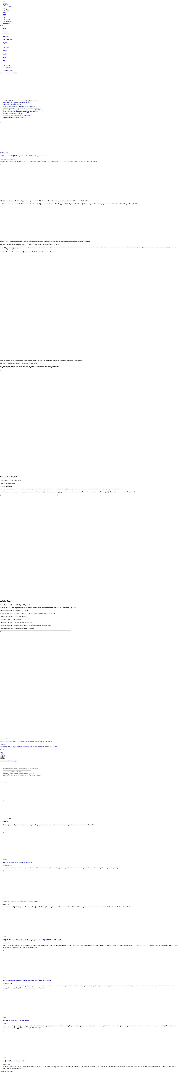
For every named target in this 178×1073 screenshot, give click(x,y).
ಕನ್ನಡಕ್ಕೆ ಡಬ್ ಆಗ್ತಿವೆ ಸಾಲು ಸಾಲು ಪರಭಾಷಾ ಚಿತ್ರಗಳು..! (14, 1061)
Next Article (3, 744)
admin (10, 159)
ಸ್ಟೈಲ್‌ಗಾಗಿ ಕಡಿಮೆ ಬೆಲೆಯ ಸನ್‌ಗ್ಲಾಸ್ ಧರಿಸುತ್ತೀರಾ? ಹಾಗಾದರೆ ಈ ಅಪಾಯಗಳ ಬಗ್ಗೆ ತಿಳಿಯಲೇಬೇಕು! (23, 110)
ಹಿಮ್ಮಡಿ (15, 761)
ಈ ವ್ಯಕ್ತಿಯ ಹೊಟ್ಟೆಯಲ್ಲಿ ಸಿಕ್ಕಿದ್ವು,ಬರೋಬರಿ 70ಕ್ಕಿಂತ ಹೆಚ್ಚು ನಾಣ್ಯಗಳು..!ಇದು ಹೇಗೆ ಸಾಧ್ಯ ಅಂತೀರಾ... (19, 741)
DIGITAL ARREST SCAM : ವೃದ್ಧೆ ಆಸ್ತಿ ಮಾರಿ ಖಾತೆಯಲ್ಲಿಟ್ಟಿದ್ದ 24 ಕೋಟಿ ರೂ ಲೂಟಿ (20, 111)
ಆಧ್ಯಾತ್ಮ (7, 10)
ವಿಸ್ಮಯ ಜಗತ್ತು (8, 21)
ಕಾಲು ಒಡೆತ (2, 761)
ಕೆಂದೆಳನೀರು (5, 821)
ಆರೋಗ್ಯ (4, 12)
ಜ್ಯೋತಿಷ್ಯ (5, 8)
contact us (5, 5)
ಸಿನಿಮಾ (4, 14)
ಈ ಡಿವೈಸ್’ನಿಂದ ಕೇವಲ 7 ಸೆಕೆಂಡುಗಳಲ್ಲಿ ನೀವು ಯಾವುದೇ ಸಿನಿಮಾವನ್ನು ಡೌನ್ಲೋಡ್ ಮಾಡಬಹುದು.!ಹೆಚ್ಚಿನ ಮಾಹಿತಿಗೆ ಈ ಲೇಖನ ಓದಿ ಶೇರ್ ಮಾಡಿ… (32, 939)
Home (4, 1)
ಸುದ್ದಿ (4, 17)
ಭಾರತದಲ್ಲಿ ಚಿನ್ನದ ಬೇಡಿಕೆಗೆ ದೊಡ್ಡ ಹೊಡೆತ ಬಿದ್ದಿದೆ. (13, 113)
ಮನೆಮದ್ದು (11, 761)
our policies (5, 4)
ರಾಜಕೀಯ (8, 19)
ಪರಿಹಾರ (7, 761)
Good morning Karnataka (5, 95)
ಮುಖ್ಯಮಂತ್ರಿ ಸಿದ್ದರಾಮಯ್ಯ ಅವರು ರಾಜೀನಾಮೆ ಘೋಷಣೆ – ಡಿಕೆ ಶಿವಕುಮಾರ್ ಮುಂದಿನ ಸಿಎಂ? (22, 108)
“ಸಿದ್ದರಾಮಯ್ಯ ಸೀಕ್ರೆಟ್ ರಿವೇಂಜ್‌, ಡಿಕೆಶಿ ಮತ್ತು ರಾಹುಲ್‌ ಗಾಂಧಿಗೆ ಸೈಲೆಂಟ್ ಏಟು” (19, 106)
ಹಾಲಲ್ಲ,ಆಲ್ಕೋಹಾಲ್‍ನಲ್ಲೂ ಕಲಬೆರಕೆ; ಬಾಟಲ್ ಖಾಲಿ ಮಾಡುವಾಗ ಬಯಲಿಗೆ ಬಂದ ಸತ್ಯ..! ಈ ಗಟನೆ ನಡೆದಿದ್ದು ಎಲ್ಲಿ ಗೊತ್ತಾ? (27, 980)
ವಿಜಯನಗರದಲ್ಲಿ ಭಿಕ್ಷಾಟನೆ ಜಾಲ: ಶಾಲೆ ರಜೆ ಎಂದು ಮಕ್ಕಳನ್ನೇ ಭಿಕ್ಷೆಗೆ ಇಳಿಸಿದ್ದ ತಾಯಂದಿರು (20, 100)
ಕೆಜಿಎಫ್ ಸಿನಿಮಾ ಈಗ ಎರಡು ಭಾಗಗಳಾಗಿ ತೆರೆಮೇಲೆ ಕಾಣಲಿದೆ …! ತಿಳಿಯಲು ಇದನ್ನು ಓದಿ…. (21, 901)
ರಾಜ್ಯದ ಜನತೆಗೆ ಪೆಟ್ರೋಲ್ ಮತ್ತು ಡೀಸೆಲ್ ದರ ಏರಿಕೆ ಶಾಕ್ (14, 117)
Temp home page (6, 23)
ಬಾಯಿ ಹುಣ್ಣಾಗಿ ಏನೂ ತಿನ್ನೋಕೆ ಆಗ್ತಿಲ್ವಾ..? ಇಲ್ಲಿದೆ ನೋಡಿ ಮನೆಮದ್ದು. (16, 1020)
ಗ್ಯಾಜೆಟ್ (4, 936)
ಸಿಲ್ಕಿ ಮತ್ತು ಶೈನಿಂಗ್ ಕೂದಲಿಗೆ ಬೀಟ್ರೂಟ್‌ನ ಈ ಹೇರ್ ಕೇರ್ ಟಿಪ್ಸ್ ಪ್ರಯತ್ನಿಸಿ (17, 115)
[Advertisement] (89, 84)
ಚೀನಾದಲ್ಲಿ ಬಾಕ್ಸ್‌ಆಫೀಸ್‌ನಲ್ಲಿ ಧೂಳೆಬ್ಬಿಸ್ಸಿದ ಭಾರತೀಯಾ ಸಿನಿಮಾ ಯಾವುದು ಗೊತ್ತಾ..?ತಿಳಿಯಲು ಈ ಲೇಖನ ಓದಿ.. (22, 746)
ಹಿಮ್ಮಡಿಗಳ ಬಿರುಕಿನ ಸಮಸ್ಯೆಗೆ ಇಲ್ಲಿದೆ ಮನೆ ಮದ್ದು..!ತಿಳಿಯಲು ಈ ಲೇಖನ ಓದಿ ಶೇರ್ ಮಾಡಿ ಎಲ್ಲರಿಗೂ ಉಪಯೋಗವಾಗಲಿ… (24, 155)
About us (5, 3)
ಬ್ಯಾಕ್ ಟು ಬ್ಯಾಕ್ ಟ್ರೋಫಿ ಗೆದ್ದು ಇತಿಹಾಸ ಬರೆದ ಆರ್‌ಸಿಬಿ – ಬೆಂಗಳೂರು (17, 102)
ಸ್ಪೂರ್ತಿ (4, 15)
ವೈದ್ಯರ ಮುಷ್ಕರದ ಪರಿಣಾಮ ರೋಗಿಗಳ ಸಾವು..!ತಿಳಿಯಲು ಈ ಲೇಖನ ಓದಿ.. (18, 862)
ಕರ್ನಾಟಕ (5, 859)
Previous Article (4, 738)
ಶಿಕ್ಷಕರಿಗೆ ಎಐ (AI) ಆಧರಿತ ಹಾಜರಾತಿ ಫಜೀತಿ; (12, 104)
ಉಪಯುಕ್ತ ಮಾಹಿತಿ (7, 6)
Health (4, 1017)
